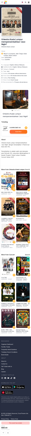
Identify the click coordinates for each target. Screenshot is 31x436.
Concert (11, 69)
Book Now (18, 131)
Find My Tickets (5, 347)
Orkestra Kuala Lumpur (8, 46)
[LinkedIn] (14, 378)
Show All (27, 169)
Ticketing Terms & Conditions (9, 352)
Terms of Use (14, 419)
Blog (2, 369)
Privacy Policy (5, 419)
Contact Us (4, 364)
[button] (24, 99)
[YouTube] (8, 378)
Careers (3, 371)
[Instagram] (2, 378)
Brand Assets (4, 354)
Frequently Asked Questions (9, 349)
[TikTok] (11, 378)
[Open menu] (2, 2)
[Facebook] (5, 378)
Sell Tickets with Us (6, 366)
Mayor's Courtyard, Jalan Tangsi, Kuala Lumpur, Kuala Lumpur (15, 54)
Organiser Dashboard (7, 344)
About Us (3, 361)
